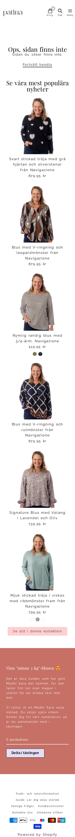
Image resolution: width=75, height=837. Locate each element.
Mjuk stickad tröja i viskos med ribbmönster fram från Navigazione (38, 600)
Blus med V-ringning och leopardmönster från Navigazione (37, 252)
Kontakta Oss (22, 812)
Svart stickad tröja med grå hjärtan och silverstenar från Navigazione (37, 164)
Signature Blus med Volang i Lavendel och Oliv (37, 515)
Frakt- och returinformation (37, 793)
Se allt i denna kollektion (37, 631)
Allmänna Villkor (50, 812)
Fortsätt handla (37, 65)
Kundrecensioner (51, 806)
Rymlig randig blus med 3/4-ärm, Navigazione (37, 338)
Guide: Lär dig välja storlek (37, 800)
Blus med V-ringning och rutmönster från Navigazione (37, 429)
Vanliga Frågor (22, 806)
